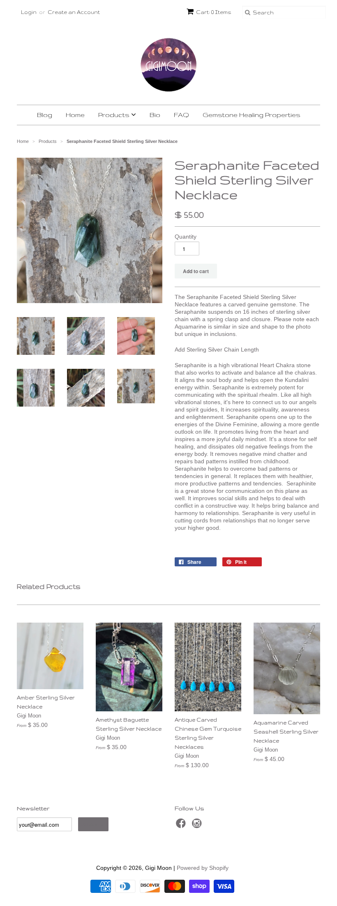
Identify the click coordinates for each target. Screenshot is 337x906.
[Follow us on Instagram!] (198, 826)
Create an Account (74, 12)
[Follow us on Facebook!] (182, 826)
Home (75, 114)
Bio (155, 114)
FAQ (181, 114)
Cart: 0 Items (213, 12)
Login (29, 12)
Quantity (185, 236)
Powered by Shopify (203, 868)
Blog (44, 114)
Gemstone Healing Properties (251, 114)
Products (114, 114)
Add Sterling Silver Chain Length (217, 349)
